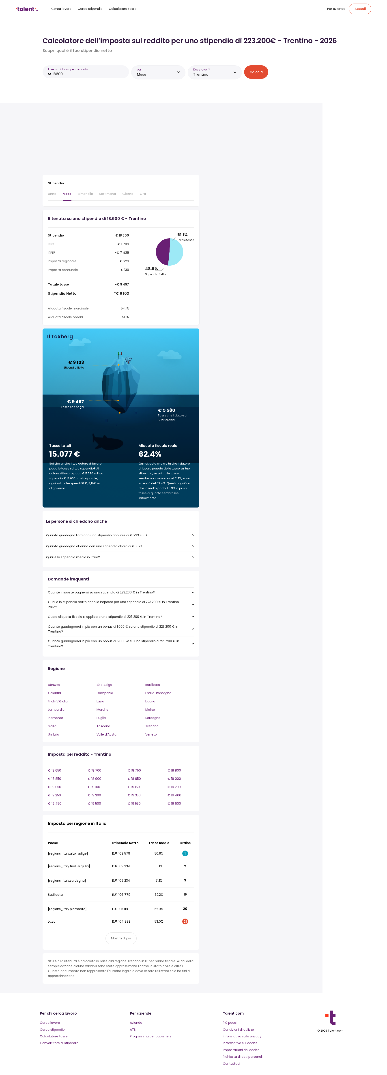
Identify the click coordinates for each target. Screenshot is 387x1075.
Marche (102, 709)
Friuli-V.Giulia (58, 701)
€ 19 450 (54, 803)
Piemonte (55, 718)
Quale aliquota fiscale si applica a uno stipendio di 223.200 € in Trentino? (105, 616)
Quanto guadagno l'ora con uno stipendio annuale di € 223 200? (96, 535)
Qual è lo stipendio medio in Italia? (73, 557)
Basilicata (152, 685)
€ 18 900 (94, 778)
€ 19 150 (134, 787)
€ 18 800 (174, 770)
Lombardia (56, 709)
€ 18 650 (54, 770)
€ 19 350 (134, 795)
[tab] (52, 195)
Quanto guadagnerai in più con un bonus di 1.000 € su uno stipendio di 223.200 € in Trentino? (113, 629)
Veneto (151, 734)
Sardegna (152, 718)
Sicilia (52, 726)
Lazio (100, 701)
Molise (150, 709)
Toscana (103, 726)
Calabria (54, 693)
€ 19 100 (94, 787)
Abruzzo (54, 685)
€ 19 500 (94, 803)
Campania (105, 693)
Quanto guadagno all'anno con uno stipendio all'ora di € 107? (94, 546)
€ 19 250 (54, 795)
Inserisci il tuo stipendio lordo (68, 69)
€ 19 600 (174, 803)
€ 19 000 (174, 778)
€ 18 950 (134, 778)
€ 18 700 (94, 770)
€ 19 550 (134, 803)
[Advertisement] (121, 140)
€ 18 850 (54, 778)
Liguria (150, 701)
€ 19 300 (94, 795)
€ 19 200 (174, 787)
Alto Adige (104, 685)
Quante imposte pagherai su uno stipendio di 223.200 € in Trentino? (101, 592)
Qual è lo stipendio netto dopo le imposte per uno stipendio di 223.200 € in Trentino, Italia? (114, 604)
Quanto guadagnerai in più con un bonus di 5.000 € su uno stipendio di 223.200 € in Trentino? (113, 643)
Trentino (152, 726)
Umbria (53, 734)
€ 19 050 (54, 787)
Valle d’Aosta (106, 734)
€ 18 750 (134, 770)
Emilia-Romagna (158, 693)
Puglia (101, 718)
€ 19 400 (174, 795)
